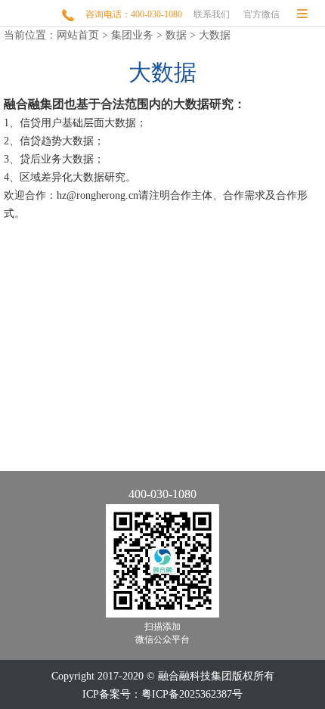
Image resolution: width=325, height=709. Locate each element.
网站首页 (78, 35)
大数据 (215, 35)
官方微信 (261, 14)
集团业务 (132, 35)
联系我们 (211, 14)
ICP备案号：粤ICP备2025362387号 (162, 694)
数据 (176, 35)
